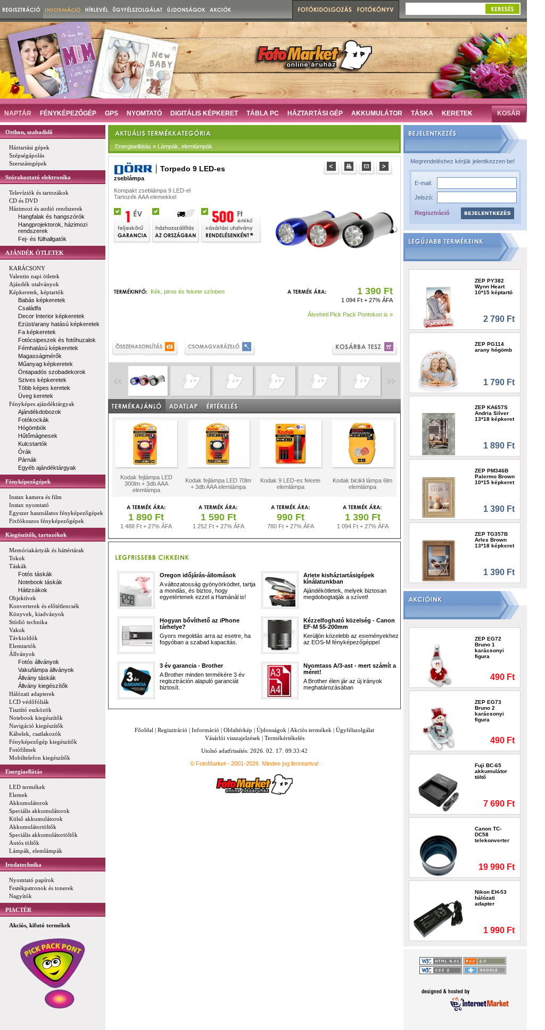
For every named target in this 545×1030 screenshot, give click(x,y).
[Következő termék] (385, 168)
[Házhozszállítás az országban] (176, 224)
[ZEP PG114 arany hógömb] (438, 370)
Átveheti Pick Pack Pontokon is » (350, 314)
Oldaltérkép (238, 730)
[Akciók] (221, 9)
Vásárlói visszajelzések (232, 738)
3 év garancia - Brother (191, 665)
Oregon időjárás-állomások (198, 575)
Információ (205, 730)
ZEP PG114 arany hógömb (493, 347)
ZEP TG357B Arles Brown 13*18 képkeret (494, 540)
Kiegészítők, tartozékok (36, 534)
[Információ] (63, 9)
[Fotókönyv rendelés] (376, 9)
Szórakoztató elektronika (38, 177)
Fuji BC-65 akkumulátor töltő (491, 771)
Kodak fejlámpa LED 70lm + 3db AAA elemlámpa (218, 483)
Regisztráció (432, 213)
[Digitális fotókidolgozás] (323, 9)
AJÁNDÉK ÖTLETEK (34, 253)
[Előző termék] (332, 168)
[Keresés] (502, 9)
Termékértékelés (284, 738)
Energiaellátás (23, 771)
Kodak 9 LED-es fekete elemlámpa (290, 483)
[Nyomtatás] (350, 168)
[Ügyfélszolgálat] (137, 9)
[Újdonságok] (186, 9)
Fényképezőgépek (28, 481)
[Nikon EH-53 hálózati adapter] (438, 918)
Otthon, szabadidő (29, 132)
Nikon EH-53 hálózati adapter (491, 898)
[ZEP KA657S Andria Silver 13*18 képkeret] (438, 434)
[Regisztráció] (21, 9)
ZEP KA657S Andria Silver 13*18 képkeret (494, 413)
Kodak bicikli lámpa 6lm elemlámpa (362, 483)
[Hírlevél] (96, 9)
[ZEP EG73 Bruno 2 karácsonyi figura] (438, 729)
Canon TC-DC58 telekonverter (492, 834)
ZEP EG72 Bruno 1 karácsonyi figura (489, 647)
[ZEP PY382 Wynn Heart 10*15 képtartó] (438, 307)
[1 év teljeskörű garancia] (132, 224)
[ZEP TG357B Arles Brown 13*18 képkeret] (438, 560)
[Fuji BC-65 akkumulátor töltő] (438, 792)
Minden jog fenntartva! (290, 763)
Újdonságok (271, 730)
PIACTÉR (18, 910)
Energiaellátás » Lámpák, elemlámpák (163, 146)
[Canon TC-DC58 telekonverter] (438, 855)
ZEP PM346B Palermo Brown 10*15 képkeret (495, 476)
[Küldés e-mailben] (367, 168)
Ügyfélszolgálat (355, 730)
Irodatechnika (23, 864)
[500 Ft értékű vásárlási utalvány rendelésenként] (231, 224)
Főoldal (144, 730)
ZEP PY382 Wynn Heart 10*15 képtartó (494, 286)
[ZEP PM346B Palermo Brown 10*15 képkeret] (438, 497)
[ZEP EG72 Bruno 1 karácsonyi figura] (438, 665)
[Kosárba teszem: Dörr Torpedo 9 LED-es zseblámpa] (365, 348)
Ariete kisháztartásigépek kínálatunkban (338, 578)
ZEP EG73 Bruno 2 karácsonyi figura (489, 710)
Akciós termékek (311, 730)
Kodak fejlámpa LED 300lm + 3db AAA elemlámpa (146, 483)
